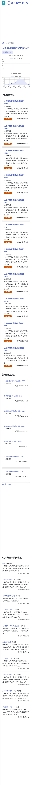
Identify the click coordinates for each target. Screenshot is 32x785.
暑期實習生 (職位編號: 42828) (13, 441)
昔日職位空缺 (7, 52)
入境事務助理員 (7, 579)
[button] (6, 484)
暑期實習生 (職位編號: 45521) (13, 396)
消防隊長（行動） (8, 609)
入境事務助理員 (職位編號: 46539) (14, 381)
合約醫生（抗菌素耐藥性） (11, 626)
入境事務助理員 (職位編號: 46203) (14, 426)
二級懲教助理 (6, 642)
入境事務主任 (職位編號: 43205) (14, 456)
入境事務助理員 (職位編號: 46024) (14, 411)
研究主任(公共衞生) (8, 596)
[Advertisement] (16, 25)
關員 (3, 563)
